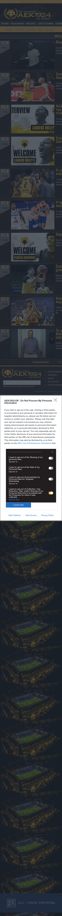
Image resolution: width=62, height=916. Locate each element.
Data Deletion (15, 515)
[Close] (56, 401)
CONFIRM (18, 505)
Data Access (31, 515)
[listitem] (31, 451)
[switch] (51, 458)
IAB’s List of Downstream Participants (34, 443)
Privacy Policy (47, 515)
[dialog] (31, 458)
